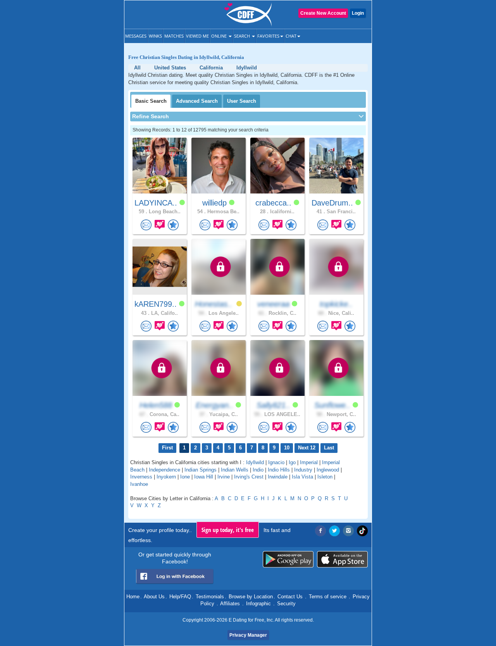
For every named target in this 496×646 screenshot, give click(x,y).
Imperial (309, 462)
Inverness (141, 477)
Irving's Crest (249, 477)
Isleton (324, 477)
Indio (258, 470)
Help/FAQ (180, 596)
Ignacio (276, 462)
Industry (303, 470)
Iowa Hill (203, 477)
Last (329, 448)
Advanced (197, 101)
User (241, 101)
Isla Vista (302, 477)
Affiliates (230, 603)
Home (133, 596)
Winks (155, 36)
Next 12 (306, 448)
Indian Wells (234, 470)
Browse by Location (251, 596)
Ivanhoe (139, 484)
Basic (151, 101)
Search (242, 36)
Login (358, 13)
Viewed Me (197, 36)
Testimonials (210, 596)
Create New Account (323, 13)
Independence (164, 470)
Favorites (268, 36)
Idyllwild (255, 462)
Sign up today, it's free (228, 530)
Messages (135, 36)
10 (286, 448)
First (167, 448)
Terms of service (327, 596)
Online (219, 36)
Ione (185, 477)
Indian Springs (200, 470)
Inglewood (328, 470)
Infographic (258, 603)
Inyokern (166, 477)
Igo (292, 462)
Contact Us (290, 596)
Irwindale (278, 477)
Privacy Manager (248, 635)
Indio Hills (279, 470)
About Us (154, 596)
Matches (174, 36)
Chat (291, 36)
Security (286, 603)
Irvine (223, 477)
